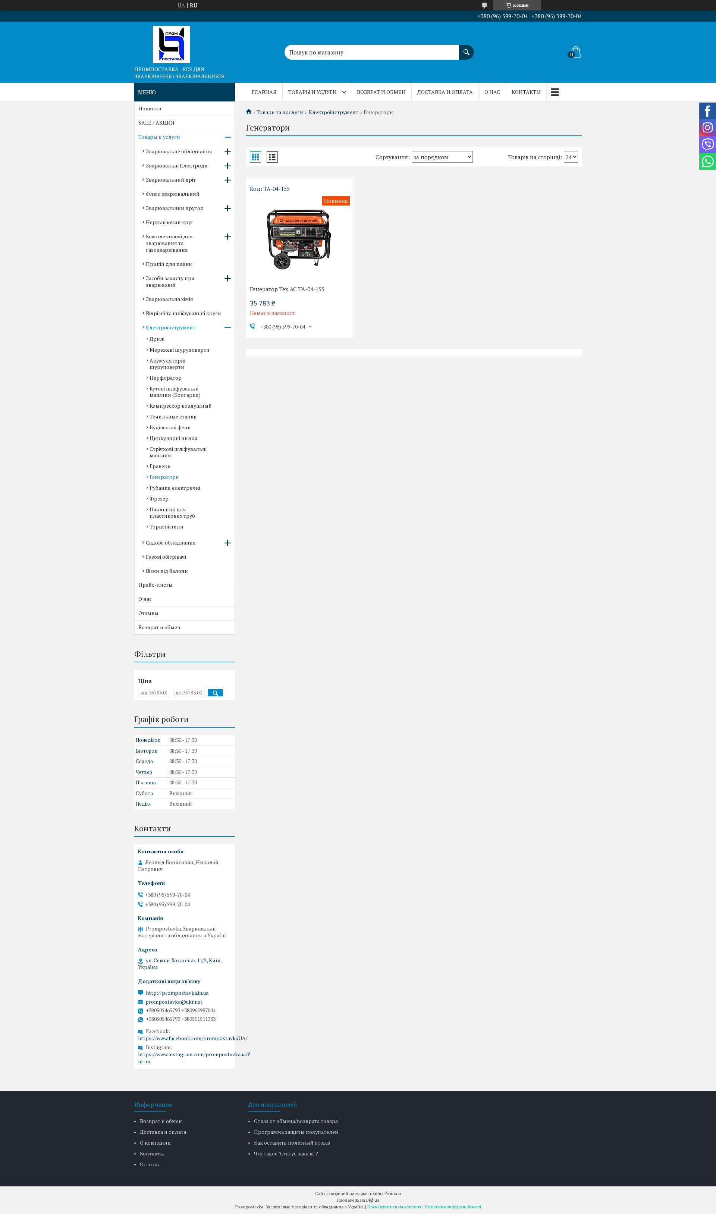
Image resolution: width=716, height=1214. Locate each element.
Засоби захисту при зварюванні (170, 281)
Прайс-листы (155, 584)
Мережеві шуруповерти (180, 349)
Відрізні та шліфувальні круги (183, 313)
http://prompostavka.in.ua (177, 992)
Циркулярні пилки (174, 438)
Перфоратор (166, 377)
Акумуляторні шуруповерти (167, 363)
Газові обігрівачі (166, 556)
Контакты (526, 91)
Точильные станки (173, 416)
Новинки (149, 108)
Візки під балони (167, 570)
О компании (155, 1142)
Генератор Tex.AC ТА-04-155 (287, 289)
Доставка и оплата (445, 91)
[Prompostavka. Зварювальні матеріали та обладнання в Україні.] (171, 42)
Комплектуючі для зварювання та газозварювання (169, 243)
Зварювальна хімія (169, 298)
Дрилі (157, 338)
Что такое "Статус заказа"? (286, 1153)
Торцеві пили (166, 526)
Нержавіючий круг (170, 222)
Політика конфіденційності (453, 1207)
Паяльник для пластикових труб (172, 512)
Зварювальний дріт (171, 179)
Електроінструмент (333, 112)
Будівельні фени (170, 427)
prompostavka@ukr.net (173, 1001)
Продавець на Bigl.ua (358, 1200)
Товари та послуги (280, 112)
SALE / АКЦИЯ (156, 122)
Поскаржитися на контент (394, 1207)
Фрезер (159, 498)
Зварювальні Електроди (177, 165)
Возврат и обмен (381, 91)
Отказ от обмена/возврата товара (296, 1120)
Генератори (164, 476)
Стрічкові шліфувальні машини (178, 452)
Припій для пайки (169, 263)
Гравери (160, 466)
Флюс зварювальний (173, 193)
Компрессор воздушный (181, 405)
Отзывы (148, 613)
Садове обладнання (171, 542)
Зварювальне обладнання (179, 151)
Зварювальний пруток (174, 207)
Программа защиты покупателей (296, 1131)
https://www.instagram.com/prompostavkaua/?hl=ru (194, 1058)
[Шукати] (466, 48)
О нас (492, 91)
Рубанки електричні (175, 487)
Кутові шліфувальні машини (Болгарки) (175, 391)
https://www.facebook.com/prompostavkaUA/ (193, 1038)
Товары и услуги (312, 91)
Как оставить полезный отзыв (292, 1142)
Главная (264, 91)
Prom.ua (392, 1193)
